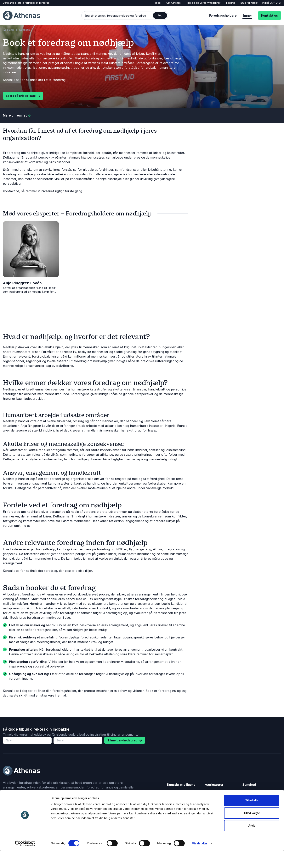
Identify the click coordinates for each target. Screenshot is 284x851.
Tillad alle (251, 800)
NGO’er (121, 549)
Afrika (157, 549)
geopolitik (10, 554)
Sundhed (249, 785)
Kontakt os (269, 15)
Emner (247, 15)
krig (148, 549)
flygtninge (136, 549)
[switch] (112, 843)
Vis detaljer (199, 843)
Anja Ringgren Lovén (22, 283)
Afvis (251, 825)
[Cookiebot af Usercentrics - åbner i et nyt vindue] (25, 843)
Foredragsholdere (223, 15)
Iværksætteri (214, 785)
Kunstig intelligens (181, 785)
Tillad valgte (252, 813)
